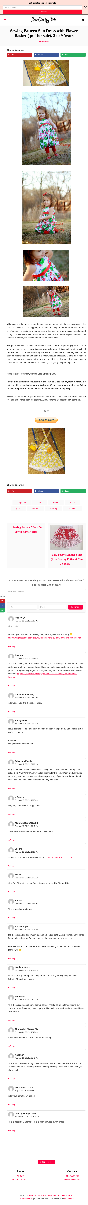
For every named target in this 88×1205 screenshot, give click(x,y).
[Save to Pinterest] (2, 601)
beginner (22, 502)
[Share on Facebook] (2, 605)
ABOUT (20, 1176)
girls (18, 508)
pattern (35, 508)
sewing (53, 508)
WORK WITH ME (72, 1179)
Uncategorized (44, 41)
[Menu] (5, 20)
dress (55, 502)
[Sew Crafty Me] (44, 20)
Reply (12, 646)
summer (72, 508)
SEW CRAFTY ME (35, 1196)
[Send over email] (2, 610)
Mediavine (69, 1199)
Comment (75, 607)
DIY (39, 502)
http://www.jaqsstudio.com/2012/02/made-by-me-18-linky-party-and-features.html (45, 638)
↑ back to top (46, 1162)
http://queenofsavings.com (60, 857)
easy (72, 502)
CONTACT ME (72, 1176)
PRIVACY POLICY (20, 1179)
